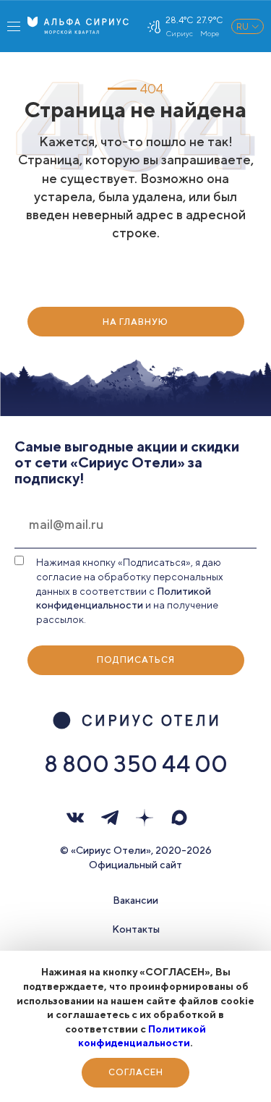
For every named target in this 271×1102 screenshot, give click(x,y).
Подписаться (136, 659)
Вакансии (135, 900)
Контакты (136, 929)
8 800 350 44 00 (136, 763)
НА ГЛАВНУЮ (135, 321)
